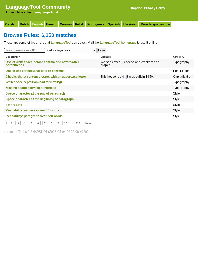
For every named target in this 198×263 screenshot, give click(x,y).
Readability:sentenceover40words (32, 110)
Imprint (136, 8)
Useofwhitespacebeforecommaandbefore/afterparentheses (42, 63)
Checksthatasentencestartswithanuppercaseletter (46, 76)
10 (65, 123)
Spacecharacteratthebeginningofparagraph (40, 99)
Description (13, 56)
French (51, 24)
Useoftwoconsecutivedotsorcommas (35, 71)
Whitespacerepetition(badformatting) (34, 82)
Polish (79, 24)
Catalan (10, 24)
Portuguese (95, 24)
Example (106, 56)
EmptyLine (14, 105)
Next (88, 123)
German (66, 24)
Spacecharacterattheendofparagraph (35, 93)
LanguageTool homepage (118, 42)
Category (178, 56)
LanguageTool (45, 12)
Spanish (114, 24)
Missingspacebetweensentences (31, 88)
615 (78, 123)
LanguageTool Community (38, 7)
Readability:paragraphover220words (34, 116)
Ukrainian (130, 24)
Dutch (24, 24)
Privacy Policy (154, 8)
